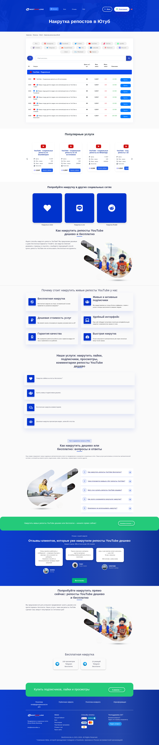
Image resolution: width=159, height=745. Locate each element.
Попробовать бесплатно (126, 523)
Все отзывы (79, 580)
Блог (55, 720)
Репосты (35, 34)
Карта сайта (58, 729)
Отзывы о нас (58, 727)
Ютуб (41, 34)
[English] (131, 9)
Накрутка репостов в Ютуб (52, 34)
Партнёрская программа (61, 724)
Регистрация (122, 9)
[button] (30, 58)
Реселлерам (58, 722)
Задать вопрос (115, 723)
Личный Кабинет (59, 717)
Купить (126, 79)
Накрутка (29, 34)
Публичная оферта (66, 702)
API (39, 707)
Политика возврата (93, 702)
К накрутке (116, 689)
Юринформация (120, 702)
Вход (108, 9)
